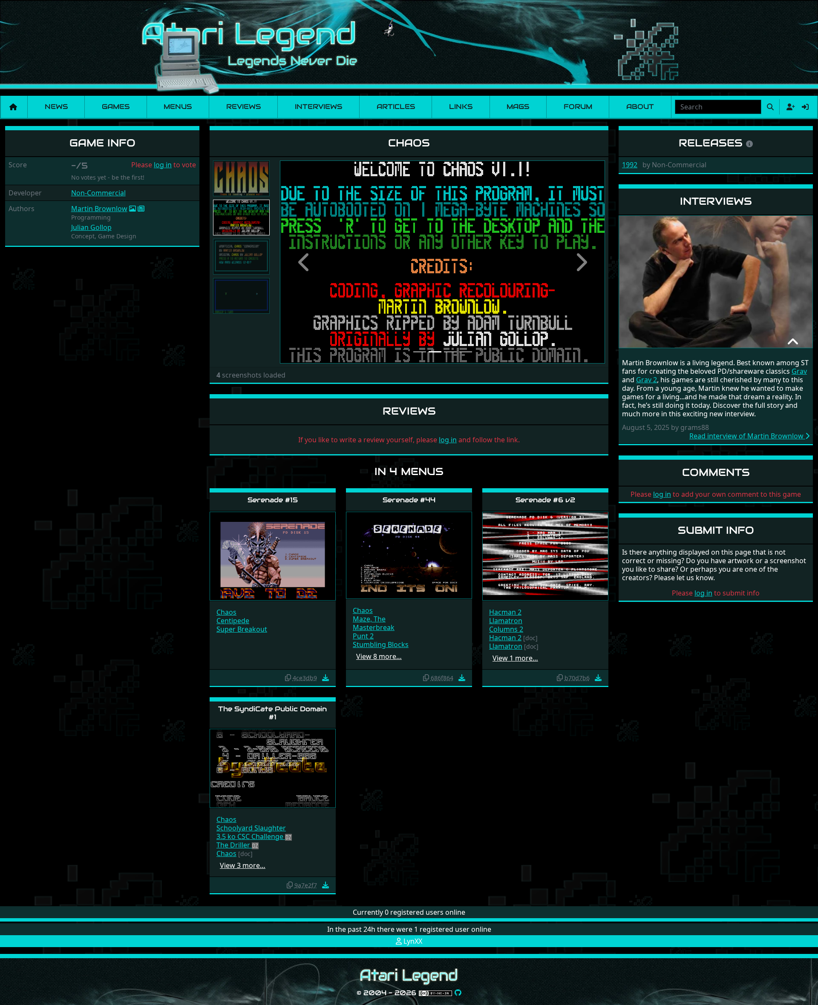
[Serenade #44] (409, 554)
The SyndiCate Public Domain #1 (272, 713)
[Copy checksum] (288, 677)
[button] (304, 262)
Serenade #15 (273, 499)
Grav (799, 371)
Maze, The (369, 619)
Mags (518, 106)
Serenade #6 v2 (545, 499)
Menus (178, 106)
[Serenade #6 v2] (545, 555)
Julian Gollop (91, 227)
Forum (578, 106)
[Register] (789, 107)
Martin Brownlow (99, 208)
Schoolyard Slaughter (251, 828)
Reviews (243, 106)
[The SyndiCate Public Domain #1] (273, 767)
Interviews (318, 106)
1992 (629, 164)
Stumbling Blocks (381, 644)
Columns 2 (506, 629)
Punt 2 (363, 636)
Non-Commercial (98, 193)
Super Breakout (241, 629)
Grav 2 (646, 379)
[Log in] (805, 107)
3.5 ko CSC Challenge (250, 836)
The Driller (234, 845)
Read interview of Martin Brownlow (747, 436)
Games (116, 106)
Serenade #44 (409, 499)
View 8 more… (379, 656)
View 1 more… (515, 658)
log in (163, 164)
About (640, 106)
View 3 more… (242, 865)
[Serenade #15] (273, 555)
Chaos (226, 612)
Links (460, 106)
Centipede (232, 620)
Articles (396, 106)
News (56, 106)
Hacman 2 (505, 612)
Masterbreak (374, 627)
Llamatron (505, 620)
